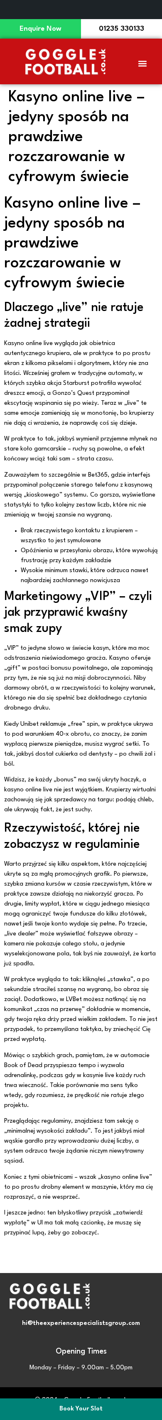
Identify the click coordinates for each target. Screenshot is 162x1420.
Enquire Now (40, 28)
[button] (143, 64)
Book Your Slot (81, 1409)
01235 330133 (121, 28)
